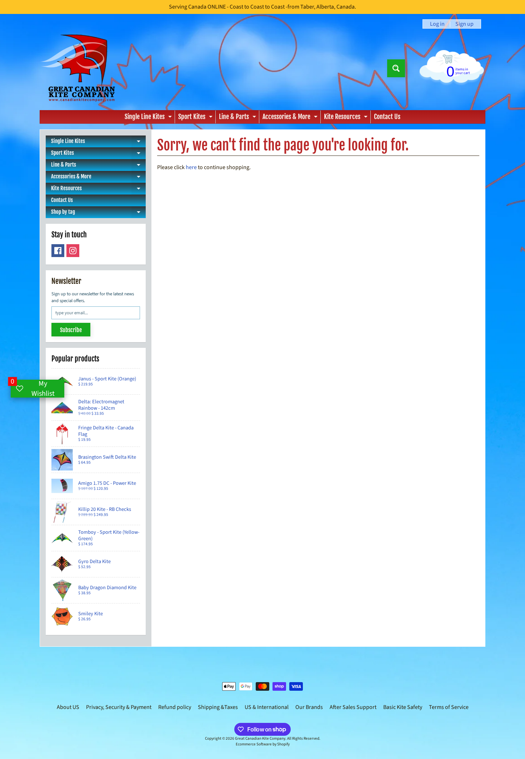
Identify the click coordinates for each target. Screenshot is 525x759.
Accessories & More (290, 118)
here (191, 167)
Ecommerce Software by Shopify (263, 744)
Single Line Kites (149, 118)
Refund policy (174, 707)
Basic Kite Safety (402, 707)
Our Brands (309, 707)
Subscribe (71, 330)
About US (68, 707)
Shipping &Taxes (218, 707)
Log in (437, 24)
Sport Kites (196, 118)
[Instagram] (72, 250)
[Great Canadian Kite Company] (82, 68)
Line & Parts (238, 118)
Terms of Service (449, 707)
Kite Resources (346, 118)
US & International (267, 707)
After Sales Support (353, 707)
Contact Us (387, 116)
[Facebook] (57, 250)
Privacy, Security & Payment (118, 707)
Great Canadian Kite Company (260, 738)
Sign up (464, 24)
